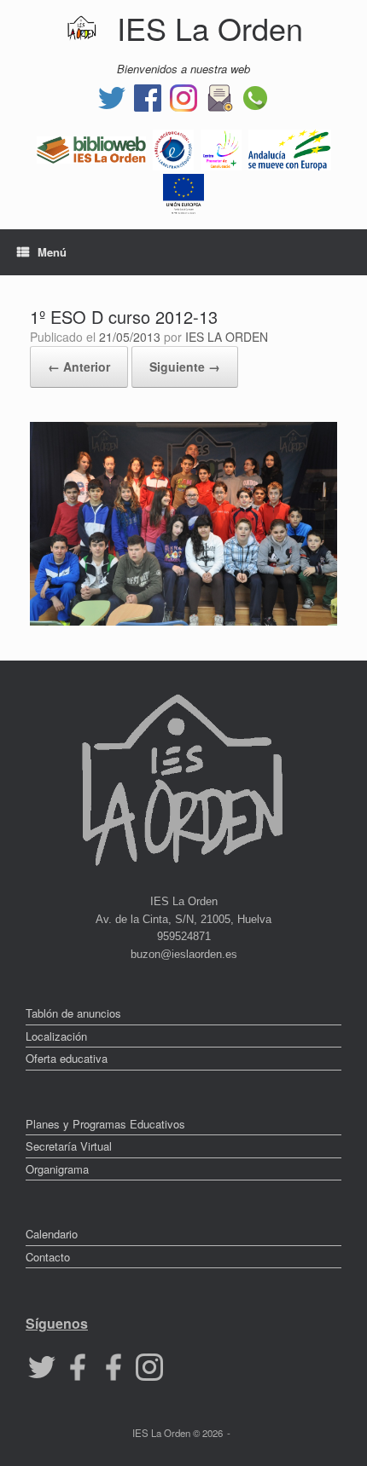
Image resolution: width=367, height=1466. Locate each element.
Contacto (48, 1257)
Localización (56, 1036)
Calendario (52, 1234)
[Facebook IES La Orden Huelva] (147, 96)
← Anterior (79, 366)
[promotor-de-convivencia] (221, 148)
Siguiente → (184, 366)
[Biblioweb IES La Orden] (91, 148)
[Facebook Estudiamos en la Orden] (113, 1366)
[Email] (219, 96)
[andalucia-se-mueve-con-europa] (290, 148)
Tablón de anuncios (73, 1013)
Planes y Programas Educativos (105, 1124)
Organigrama (57, 1169)
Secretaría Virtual (69, 1146)
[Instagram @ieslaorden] (183, 96)
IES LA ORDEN (226, 336)
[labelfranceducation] (173, 148)
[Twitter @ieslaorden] (112, 96)
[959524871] (255, 96)
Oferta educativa (67, 1058)
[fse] (183, 192)
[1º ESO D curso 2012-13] (183, 621)
